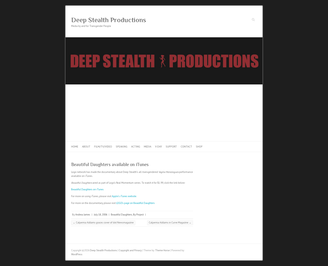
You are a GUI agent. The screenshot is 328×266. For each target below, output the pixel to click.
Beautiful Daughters (121, 214)
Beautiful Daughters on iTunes (87, 189)
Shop (199, 146)
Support (171, 146)
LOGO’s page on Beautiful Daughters (135, 203)
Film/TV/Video (103, 146)
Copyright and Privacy (130, 250)
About (86, 146)
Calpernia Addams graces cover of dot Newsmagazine (103, 222)
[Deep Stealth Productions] (164, 39)
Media (147, 146)
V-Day (158, 146)
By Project (138, 214)
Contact (186, 146)
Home (74, 146)
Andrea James (82, 214)
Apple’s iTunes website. (124, 196)
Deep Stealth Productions (108, 20)
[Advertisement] (164, 112)
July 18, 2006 (100, 214)
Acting (135, 146)
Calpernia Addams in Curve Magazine (170, 222)
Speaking (121, 146)
